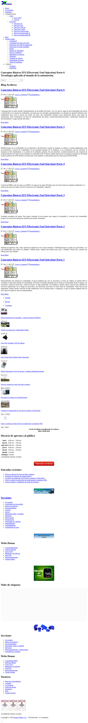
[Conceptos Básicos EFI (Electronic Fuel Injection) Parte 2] (9, 244)
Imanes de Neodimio (16, 51)
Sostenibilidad (10, 523)
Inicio (7, 8)
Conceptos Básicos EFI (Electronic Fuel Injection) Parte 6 (33, 89)
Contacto (12, 66)
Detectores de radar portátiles (19, 47)
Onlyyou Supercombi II (22, 33)
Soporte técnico (10, 693)
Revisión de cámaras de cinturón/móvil (14, 397)
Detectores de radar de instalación (20, 45)
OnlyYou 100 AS (20, 27)
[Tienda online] (44, 465)
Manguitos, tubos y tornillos (14, 646)
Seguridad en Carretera (13, 521)
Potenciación (9, 518)
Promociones (9, 520)
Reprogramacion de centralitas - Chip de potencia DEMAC (21, 318)
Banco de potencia (11, 506)
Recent (7, 302)
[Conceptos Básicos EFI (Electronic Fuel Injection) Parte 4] (9, 181)
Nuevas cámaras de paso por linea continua (15, 384)
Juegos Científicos (15, 52)
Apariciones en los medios (14, 504)
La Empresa (9, 10)
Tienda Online (10, 39)
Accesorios (9, 502)
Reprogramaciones (11, 557)
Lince (11, 16)
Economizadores (10, 508)
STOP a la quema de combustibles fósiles (15, 330)
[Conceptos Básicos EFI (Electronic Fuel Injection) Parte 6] (9, 107)
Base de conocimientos (13, 681)
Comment (8, 305)
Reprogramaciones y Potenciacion (16, 650)
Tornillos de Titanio (16, 58)
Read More (4, 122)
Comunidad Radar (11, 548)
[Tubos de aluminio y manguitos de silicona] (44, 631)
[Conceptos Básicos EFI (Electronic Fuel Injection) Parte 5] (9, 144)
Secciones (6, 497)
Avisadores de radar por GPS (19, 43)
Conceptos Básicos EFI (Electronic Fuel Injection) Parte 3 (33, 195)
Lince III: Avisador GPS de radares (13, 343)
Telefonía (12, 56)
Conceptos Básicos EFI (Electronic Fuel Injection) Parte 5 (33, 126)
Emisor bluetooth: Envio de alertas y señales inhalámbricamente (22, 371)
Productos (8, 12)
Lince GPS (17, 18)
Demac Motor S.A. (20, 717)
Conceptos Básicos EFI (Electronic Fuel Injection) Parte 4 (33, 164)
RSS (6, 691)
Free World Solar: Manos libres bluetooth (15, 357)
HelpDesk (12, 68)
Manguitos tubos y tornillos (14, 514)
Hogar (11, 49)
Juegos (7, 512)
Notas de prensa (10, 687)
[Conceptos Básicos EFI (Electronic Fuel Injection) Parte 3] (9, 213)
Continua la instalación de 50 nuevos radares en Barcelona (20, 410)
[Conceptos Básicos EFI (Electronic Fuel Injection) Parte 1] (9, 277)
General (8, 510)
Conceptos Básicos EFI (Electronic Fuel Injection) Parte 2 (33, 226)
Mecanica (8, 648)
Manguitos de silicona (16, 54)
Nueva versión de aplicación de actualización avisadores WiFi (22, 424)
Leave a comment (21, 95)
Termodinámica (34, 95)
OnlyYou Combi (19, 29)
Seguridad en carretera (12, 652)
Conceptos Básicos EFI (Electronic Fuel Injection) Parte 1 (33, 259)
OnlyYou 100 (18, 25)
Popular (7, 298)
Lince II (16, 20)
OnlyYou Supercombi (21, 31)
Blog (6, 37)
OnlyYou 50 (18, 24)
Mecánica (8, 516)
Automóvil (13, 41)
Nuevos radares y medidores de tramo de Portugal (22, 482)
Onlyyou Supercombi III (22, 35)
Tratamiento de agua (12, 527)
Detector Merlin (10, 550)
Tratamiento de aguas (16, 60)
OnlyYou (12, 22)
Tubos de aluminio (15, 62)
